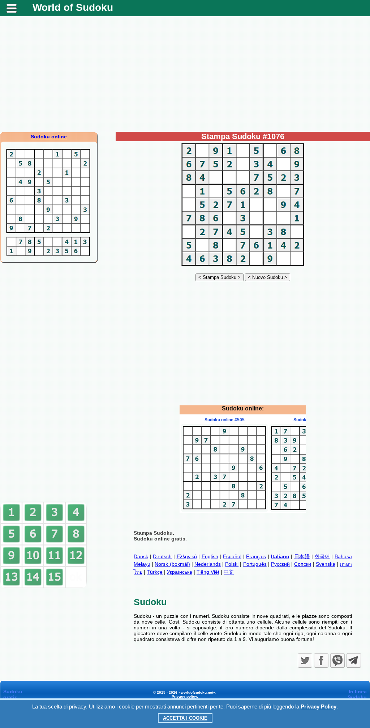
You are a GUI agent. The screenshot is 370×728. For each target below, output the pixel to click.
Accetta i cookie (185, 718)
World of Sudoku (73, 7)
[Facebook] (321, 660)
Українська (179, 572)
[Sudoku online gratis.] (243, 266)
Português (255, 564)
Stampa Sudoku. (154, 533)
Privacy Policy (318, 706)
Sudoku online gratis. (160, 539)
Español (232, 556)
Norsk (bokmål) (172, 564)
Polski (231, 564)
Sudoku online (49, 136)
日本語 (302, 556)
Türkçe (155, 572)
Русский (280, 564)
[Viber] (337, 660)
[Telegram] (354, 660)
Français (256, 556)
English (210, 556)
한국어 (322, 556)
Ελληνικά (187, 556)
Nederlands (207, 564)
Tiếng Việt (208, 572)
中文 (229, 572)
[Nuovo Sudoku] (267, 277)
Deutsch (162, 556)
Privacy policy (184, 696)
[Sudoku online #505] (224, 510)
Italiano (280, 556)
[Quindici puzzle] (43, 587)
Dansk (141, 556)
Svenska (325, 564)
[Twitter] (305, 660)
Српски (302, 564)
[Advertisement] (185, 74)
